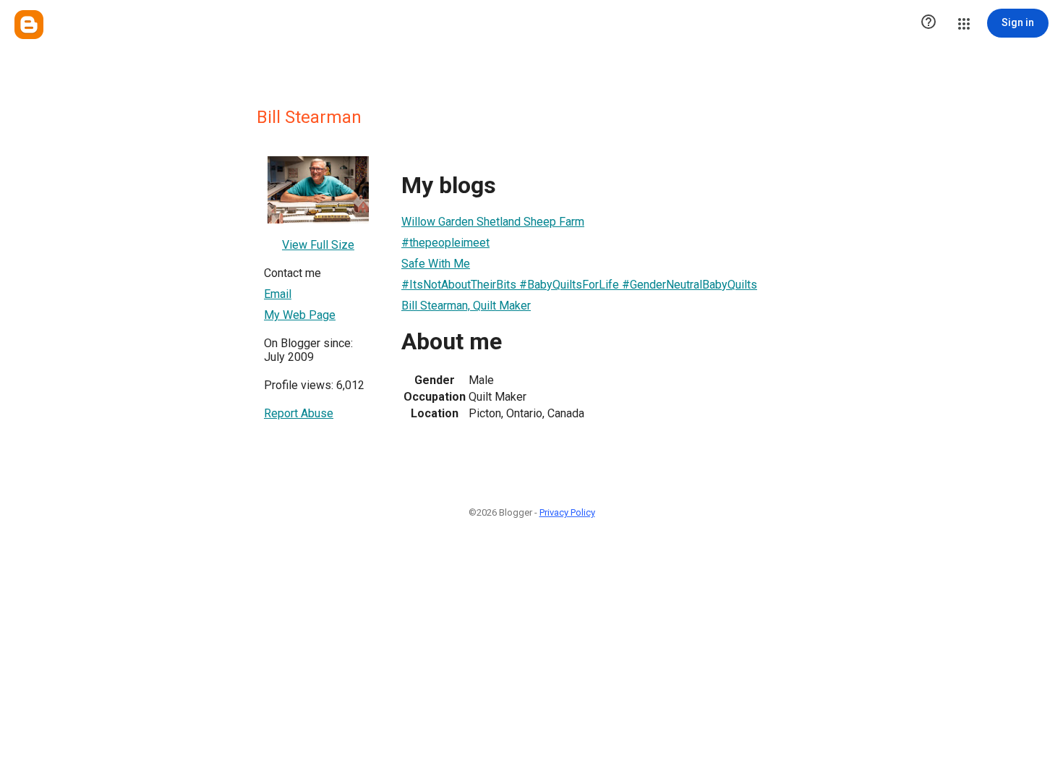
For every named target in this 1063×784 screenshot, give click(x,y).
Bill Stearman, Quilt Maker (466, 305)
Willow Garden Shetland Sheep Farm (492, 222)
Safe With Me (435, 263)
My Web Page (300, 315)
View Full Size (318, 245)
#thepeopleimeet (445, 243)
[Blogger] (28, 24)
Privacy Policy (567, 512)
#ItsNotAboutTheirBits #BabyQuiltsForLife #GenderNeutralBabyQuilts (579, 284)
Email (277, 294)
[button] (928, 23)
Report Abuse (298, 413)
